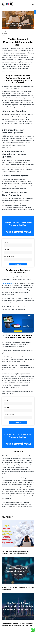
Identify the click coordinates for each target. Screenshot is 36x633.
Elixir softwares (8, 283)
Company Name (9, 256)
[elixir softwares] (7, 5)
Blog (3, 549)
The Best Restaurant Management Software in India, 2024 (18, 42)
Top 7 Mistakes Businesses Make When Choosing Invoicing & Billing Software (15, 552)
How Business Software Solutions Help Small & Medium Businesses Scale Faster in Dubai (17, 624)
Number (7, 249)
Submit (18, 264)
